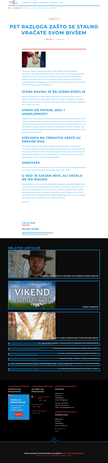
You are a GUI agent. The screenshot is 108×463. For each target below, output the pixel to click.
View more (54, 264)
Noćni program (37, 404)
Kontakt (63, 455)
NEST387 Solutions (73, 453)
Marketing (55, 455)
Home (10, 8)
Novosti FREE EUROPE (39, 411)
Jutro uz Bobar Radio (43, 397)
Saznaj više (18, 414)
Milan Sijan (49, 39)
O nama (46, 455)
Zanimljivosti (17, 8)
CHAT (70, 455)
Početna (39, 455)
